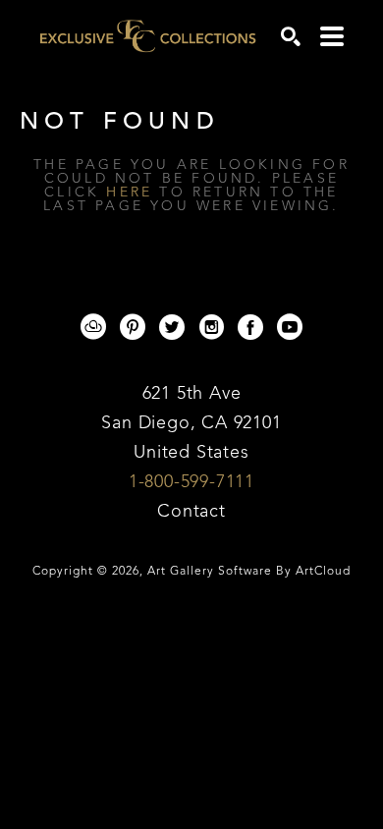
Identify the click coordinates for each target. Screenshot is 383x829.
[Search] (291, 36)
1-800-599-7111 (191, 482)
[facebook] (250, 327)
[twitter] (172, 327)
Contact (191, 512)
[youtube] (289, 327)
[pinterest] (132, 327)
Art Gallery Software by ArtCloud (249, 572)
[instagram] (211, 327)
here (129, 192)
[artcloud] (93, 327)
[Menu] (332, 36)
